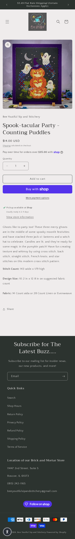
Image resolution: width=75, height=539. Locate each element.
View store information (20, 217)
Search (11, 397)
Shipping (7, 146)
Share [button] (10, 309)
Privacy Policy (15, 422)
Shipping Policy (16, 438)
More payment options (37, 198)
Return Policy (15, 414)
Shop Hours (14, 406)
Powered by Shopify (56, 532)
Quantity (7, 158)
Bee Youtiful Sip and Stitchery (31, 532)
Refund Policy (15, 430)
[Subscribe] (64, 376)
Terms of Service (17, 447)
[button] (7, 22)
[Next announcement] (68, 5)
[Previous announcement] (7, 5)
